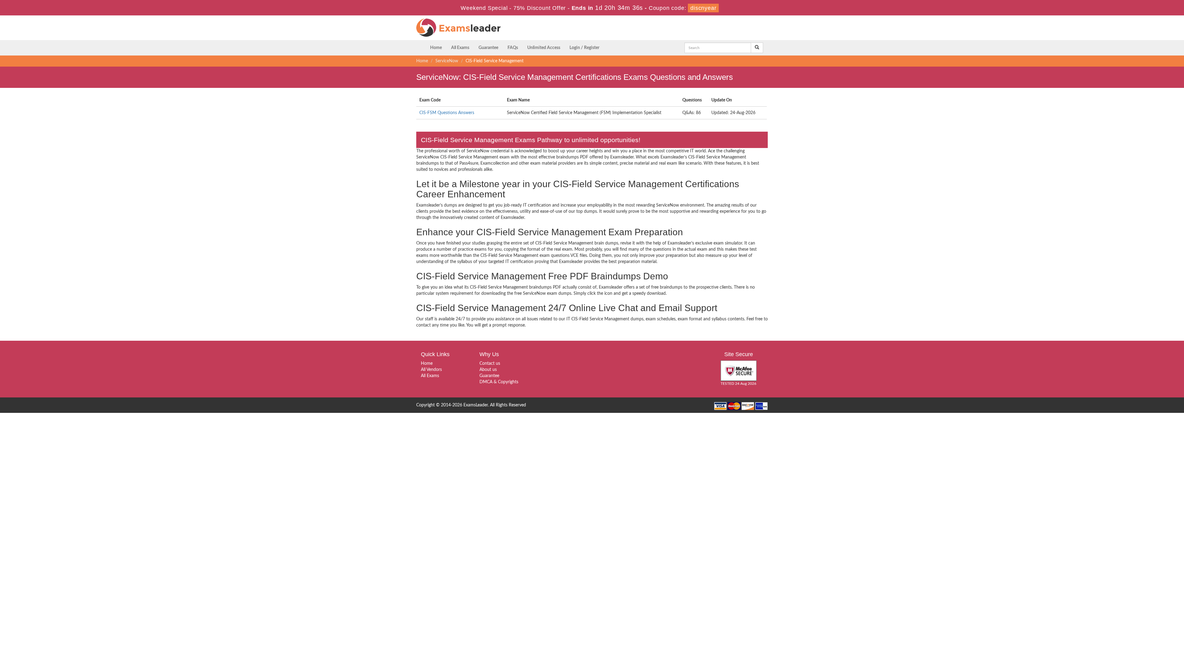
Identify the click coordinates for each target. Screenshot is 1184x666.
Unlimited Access (543, 48)
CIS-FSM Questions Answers (446, 113)
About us (488, 370)
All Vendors (431, 370)
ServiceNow (446, 61)
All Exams (460, 48)
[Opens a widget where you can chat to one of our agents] (1142, 631)
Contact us (489, 363)
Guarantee (488, 48)
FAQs (513, 48)
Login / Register (584, 48)
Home (436, 48)
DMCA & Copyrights (498, 382)
